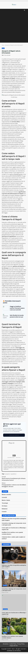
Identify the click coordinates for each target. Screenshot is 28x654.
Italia (3, 48)
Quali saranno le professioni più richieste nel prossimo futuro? (13, 478)
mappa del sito (14, 645)
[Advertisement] (14, 27)
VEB (2, 55)
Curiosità (4, 497)
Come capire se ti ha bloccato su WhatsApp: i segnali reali (14, 602)
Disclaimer (6, 644)
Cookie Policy (12, 644)
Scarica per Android (14, 435)
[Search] (24, 10)
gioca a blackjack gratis (16, 174)
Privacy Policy (20, 644)
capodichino (13, 474)
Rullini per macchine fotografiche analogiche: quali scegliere (14, 555)
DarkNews (9, 650)
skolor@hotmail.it (10, 457)
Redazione (4, 508)
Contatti (4, 511)
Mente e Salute (6, 500)
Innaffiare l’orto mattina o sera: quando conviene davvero (14, 626)
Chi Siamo (4, 506)
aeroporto (7, 474)
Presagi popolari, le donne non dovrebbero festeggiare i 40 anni (14, 484)
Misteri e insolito (6, 494)
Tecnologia (5, 503)
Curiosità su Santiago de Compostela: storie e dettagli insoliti (14, 578)
